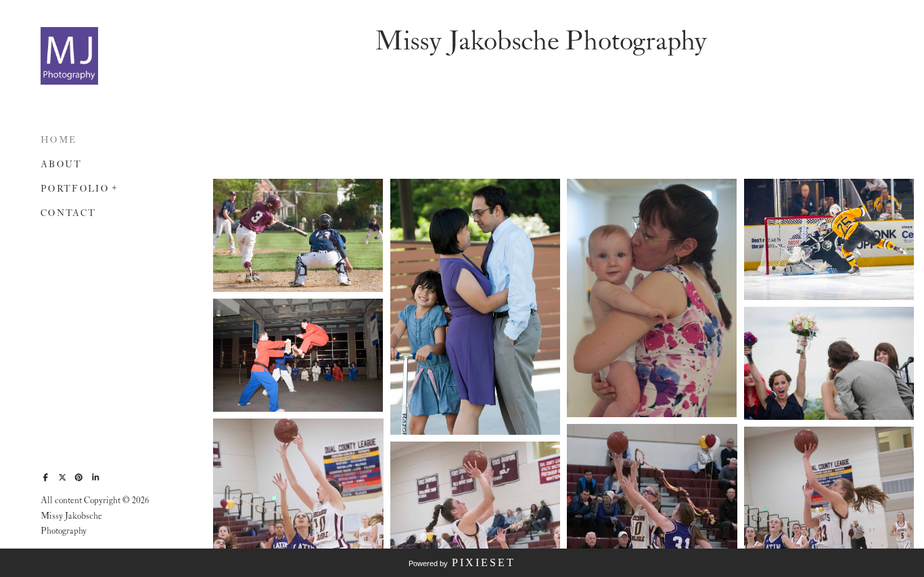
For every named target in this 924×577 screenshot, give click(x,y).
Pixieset (483, 562)
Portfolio (75, 189)
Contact (68, 214)
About (62, 165)
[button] (115, 186)
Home (58, 140)
